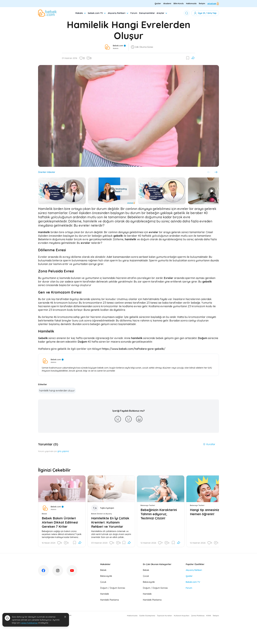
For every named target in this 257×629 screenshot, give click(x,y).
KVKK (208, 615)
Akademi (167, 3)
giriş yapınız (63, 451)
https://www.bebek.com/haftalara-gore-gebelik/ (133, 349)
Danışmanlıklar (147, 13)
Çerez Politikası (197, 615)
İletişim (202, 3)
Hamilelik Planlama (109, 600)
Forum (133, 13)
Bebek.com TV (193, 582)
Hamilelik (104, 594)
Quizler (158, 3)
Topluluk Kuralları (164, 615)
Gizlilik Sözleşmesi (147, 615)
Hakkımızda (191, 3)
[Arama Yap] (186, 13)
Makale (79, 13)
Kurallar (210, 444)
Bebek (103, 570)
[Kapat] (65, 616)
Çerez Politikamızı (29, 622)
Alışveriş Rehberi (116, 13)
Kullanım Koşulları (181, 615)
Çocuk (103, 582)
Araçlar (160, 13)
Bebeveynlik (106, 576)
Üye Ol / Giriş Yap (207, 13)
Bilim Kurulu (179, 3)
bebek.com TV (95, 13)
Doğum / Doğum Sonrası (112, 588)
